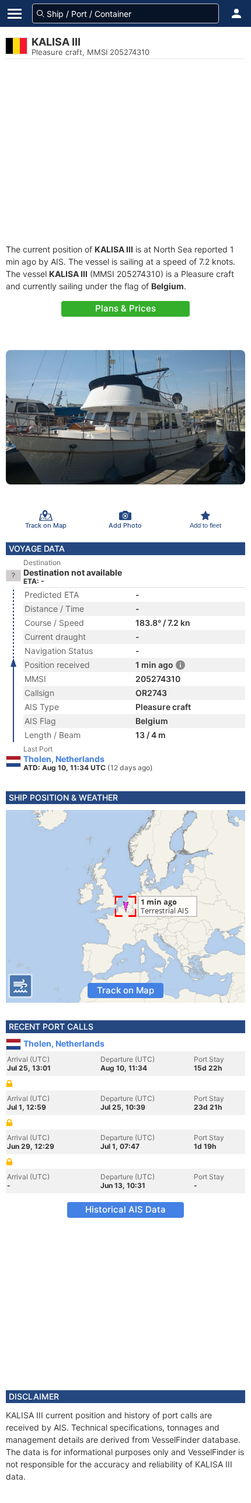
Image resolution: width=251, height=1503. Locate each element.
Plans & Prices (125, 308)
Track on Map (125, 990)
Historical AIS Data (125, 1209)
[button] (236, 13)
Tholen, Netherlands (63, 759)
